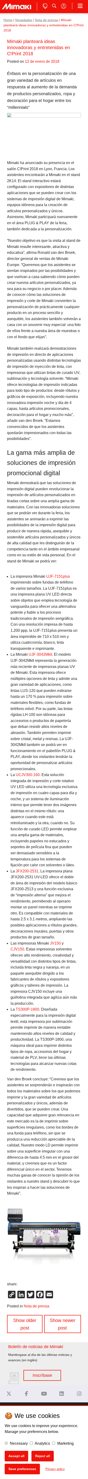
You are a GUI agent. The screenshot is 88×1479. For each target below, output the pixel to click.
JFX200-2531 (27, 871)
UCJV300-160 (28, 775)
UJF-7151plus (58, 576)
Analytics (42, 1443)
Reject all (42, 1456)
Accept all (16, 1456)
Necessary (18, 1443)
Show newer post (62, 1324)
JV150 (55, 943)
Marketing (65, 1443)
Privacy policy (55, 1469)
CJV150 (17, 949)
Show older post (24, 1324)
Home (8, 20)
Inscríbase (42, 1375)
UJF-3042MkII (40, 654)
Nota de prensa (46, 20)
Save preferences (22, 1469)
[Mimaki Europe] (8, 1394)
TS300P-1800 (27, 1009)
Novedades (23, 20)
